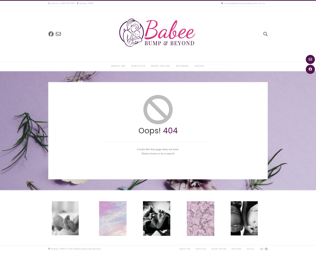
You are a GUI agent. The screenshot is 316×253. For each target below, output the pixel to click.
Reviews (182, 66)
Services (138, 66)
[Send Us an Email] (310, 59)
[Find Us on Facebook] (310, 69)
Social (200, 66)
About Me (118, 66)
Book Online (160, 66)
